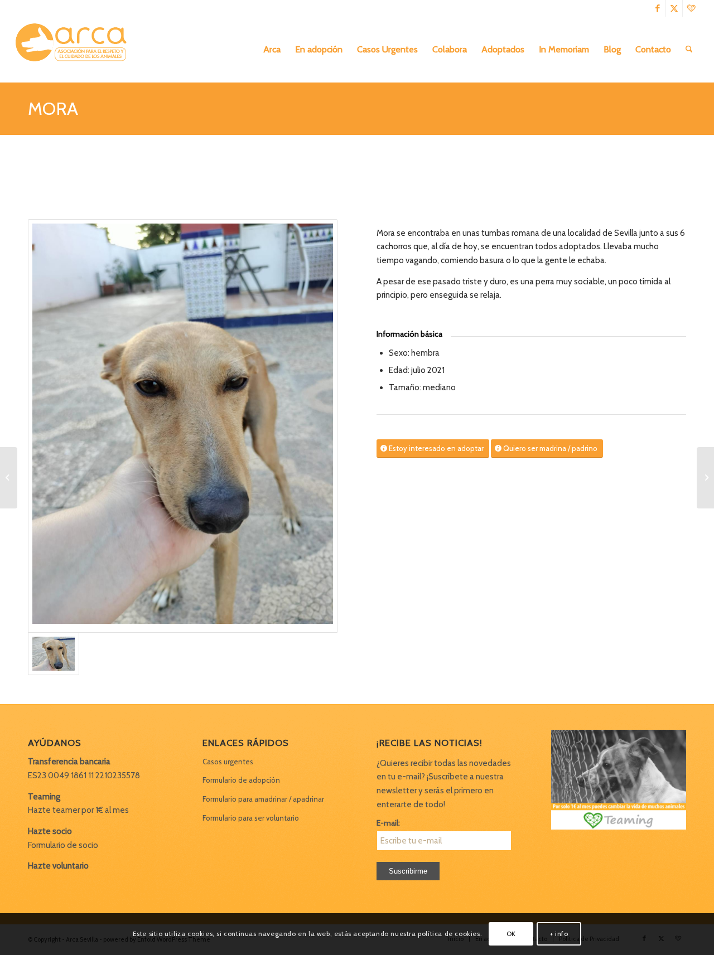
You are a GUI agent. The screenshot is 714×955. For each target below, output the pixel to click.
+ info (559, 933)
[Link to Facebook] (657, 8)
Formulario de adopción (241, 779)
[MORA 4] (182, 426)
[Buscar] (689, 50)
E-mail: (388, 822)
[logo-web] (75, 50)
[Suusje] (8, 477)
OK (511, 933)
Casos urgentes (227, 761)
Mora (53, 108)
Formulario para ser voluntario (250, 817)
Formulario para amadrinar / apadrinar (263, 798)
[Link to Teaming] (691, 8)
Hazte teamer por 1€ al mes (78, 810)
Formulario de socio (63, 845)
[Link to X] (674, 8)
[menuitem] (272, 50)
